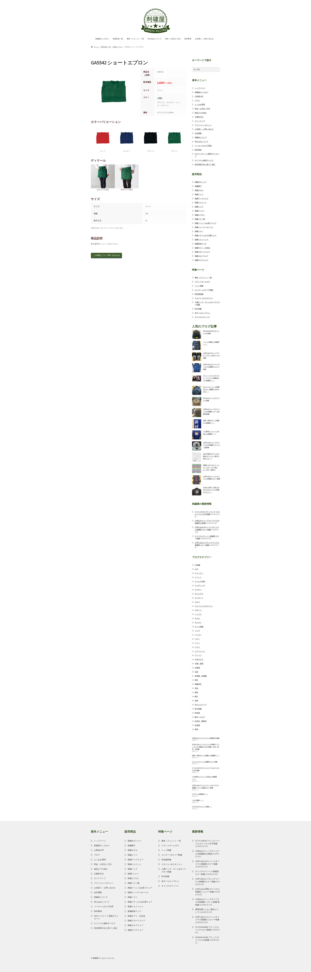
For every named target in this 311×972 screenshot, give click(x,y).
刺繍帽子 (198, 186)
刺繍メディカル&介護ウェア (205, 235)
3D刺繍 (197, 565)
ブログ (197, 100)
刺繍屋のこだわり (102, 39)
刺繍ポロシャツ (201, 182)
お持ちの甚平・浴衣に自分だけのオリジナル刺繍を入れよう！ (211, 490)
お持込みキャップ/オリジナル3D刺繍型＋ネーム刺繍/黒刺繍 (211, 411)
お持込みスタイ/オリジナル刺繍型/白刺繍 (205, 738)
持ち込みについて (154, 39)
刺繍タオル (199, 190)
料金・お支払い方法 (173, 39)
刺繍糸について (201, 137)
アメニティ (199, 573)
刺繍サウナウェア (201, 260)
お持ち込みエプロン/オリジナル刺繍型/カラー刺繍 (207, 544)
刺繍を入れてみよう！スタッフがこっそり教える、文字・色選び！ (211, 467)
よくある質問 (200, 104)
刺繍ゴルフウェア (201, 256)
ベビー (197, 639)
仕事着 (197, 668)
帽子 (196, 696)
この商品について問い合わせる (106, 255)
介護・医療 (199, 663)
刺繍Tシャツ (199, 211)
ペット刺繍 (199, 286)
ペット (197, 643)
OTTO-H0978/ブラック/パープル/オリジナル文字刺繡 (207, 513)
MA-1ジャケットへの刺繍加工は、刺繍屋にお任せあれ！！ (211, 389)
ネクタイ (198, 622)
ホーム (96, 47)
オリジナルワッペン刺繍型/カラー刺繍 (204, 762)
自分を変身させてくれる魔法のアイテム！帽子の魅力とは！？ (211, 456)
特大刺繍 (198, 309)
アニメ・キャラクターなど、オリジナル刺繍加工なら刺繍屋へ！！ (211, 378)
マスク (197, 647)
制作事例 (187, 39)
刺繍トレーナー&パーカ (204, 227)
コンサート (199, 598)
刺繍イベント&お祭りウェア (205, 223)
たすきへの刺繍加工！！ (200, 794)
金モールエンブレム (202, 313)
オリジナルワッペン (202, 317)
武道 (196, 701)
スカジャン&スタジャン (204, 298)
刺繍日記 (198, 684)
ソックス (198, 614)
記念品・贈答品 (201, 721)
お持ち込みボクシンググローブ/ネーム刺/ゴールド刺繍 (211, 355)
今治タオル (199, 659)
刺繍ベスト (199, 231)
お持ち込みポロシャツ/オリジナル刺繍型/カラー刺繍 (207, 528)
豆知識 (197, 725)
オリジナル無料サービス (204, 160)
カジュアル (199, 594)
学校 (196, 688)
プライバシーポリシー (203, 125)
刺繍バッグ (199, 207)
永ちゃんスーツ (201, 705)
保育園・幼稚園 (201, 676)
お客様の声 (199, 96)
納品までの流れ (201, 113)
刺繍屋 (96, 958)
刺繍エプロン (118, 47)
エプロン (198, 590)
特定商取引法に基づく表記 (205, 164)
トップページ (200, 88)
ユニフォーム (200, 651)
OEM (196, 569)
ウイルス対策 (200, 581)
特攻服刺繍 (199, 294)
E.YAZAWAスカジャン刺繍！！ (202, 806)
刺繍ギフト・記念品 (202, 248)
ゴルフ (197, 602)
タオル (197, 618)
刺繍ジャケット (201, 202)
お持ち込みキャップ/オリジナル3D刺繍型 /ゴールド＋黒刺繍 (211, 445)
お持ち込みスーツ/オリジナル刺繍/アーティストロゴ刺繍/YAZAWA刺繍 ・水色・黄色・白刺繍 (205, 746)
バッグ (197, 631)
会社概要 (198, 133)
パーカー (198, 635)
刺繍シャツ (199, 194)
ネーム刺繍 (199, 627)
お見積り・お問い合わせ (204, 39)
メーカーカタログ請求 (203, 146)
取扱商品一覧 (118, 39)
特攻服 (197, 713)
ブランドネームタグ (202, 282)
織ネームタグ (200, 717)
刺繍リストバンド (201, 239)
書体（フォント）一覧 (135, 39)
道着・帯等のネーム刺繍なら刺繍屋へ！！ (206, 755)
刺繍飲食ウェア (201, 244)
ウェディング (200, 585)
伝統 (196, 672)
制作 (196, 680)
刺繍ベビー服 (200, 219)
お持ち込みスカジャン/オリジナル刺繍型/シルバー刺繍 (211, 366)
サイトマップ (200, 121)
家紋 (196, 692)
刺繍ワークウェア (201, 198)
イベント (198, 577)
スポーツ (198, 610)
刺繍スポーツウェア (202, 252)
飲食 (196, 729)
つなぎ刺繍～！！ (198, 800)
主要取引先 (199, 117)
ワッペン (198, 655)
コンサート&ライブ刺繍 (204, 290)
